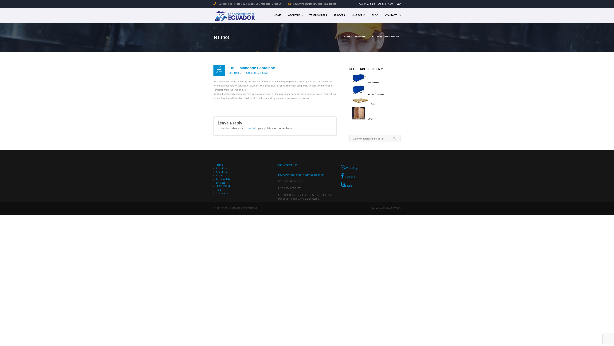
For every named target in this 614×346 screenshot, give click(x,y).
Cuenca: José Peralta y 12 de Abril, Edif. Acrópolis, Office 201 (250, 3)
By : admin (234, 73)
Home (277, 15)
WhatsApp (351, 168)
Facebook (349, 177)
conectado (251, 128)
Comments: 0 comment (257, 73)
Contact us (393, 15)
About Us (294, 15)
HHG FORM (358, 15)
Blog (375, 15)
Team (219, 175)
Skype (348, 186)
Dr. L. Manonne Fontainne (252, 68)
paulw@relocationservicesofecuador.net (314, 3)
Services (339, 15)
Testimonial (361, 37)
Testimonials (318, 15)
